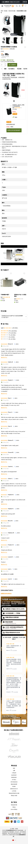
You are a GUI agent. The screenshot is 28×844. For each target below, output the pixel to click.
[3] (18, 108)
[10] (22, 299)
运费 (14, 770)
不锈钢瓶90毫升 (5, 294)
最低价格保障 (9, 622)
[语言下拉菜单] (14, 840)
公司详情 (14, 791)
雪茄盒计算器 (14, 795)
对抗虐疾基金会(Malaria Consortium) (14, 830)
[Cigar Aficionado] (6, 722)
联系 (14, 768)
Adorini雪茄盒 (14, 809)
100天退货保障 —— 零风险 (12, 613)
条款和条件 (14, 775)
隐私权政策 (14, 777)
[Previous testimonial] (3, 675)
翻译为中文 (4, 357)
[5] (5, 49)
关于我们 (14, 779)
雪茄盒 (14, 807)
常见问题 (19, 68)
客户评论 (26, 68)
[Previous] (1, 68)
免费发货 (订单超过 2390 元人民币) (14, 609)
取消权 (14, 786)
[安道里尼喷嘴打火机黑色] (6, 40)
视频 (5, 68)
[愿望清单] (25, 6)
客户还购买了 (12, 68)
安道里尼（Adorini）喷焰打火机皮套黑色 (18, 105)
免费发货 (12, 1)
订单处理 (14, 772)
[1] (15, 108)
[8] (7, 49)
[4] (19, 108)
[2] (3, 49)
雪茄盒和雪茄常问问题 (14, 793)
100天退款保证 (14, 782)
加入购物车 (12, 65)
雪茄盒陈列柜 (14, 804)
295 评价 (12, 48)
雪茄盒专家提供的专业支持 (12, 632)
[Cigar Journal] (16, 722)
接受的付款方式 (14, 788)
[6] (6, 49)
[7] (8, 328)
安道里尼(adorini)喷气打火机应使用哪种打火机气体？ (12, 316)
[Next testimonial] (24, 675)
